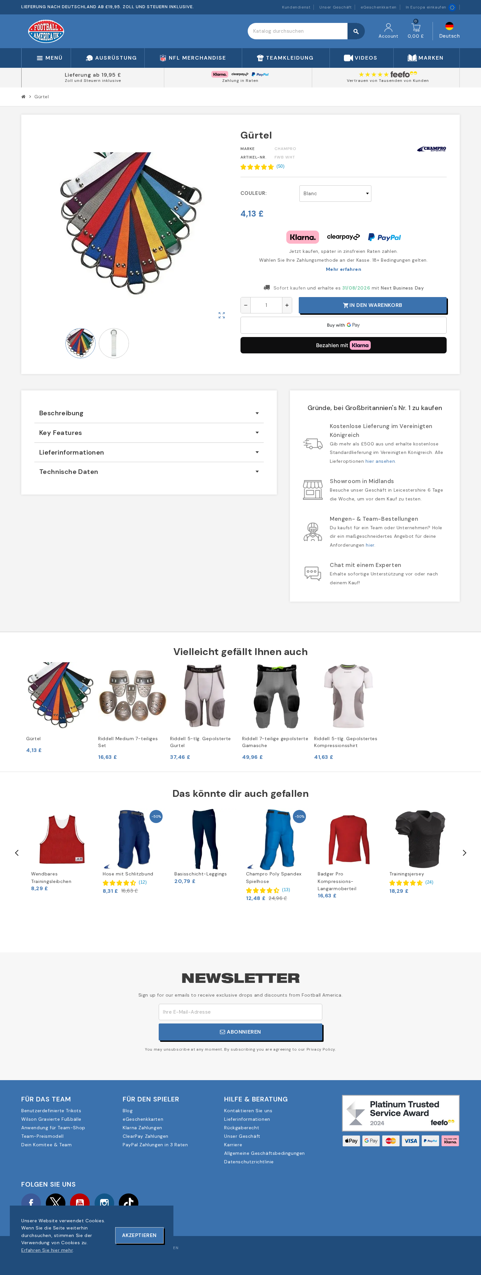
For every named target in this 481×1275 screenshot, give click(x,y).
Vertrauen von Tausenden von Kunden (388, 80)
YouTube (80, 1203)
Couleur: (253, 193)
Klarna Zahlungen (142, 1128)
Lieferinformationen (247, 1119)
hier (370, 545)
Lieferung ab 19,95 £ (93, 74)
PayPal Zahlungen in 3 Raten (155, 1145)
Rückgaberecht (241, 1128)
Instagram (104, 1203)
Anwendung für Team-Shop (53, 1128)
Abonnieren (243, 1031)
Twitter (55, 1203)
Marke (247, 148)
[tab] (149, 413)
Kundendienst (296, 7)
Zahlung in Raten (240, 80)
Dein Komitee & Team (46, 1145)
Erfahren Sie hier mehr (47, 1250)
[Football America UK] (46, 31)
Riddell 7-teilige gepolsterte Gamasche (275, 742)
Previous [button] (17, 852)
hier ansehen (380, 461)
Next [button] (464, 852)
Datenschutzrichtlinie (249, 1162)
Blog (128, 1111)
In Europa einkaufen (426, 7)
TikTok (128, 1203)
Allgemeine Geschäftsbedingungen (264, 1153)
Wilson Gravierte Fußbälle (51, 1119)
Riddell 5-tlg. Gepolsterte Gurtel (200, 742)
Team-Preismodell (42, 1136)
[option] (62, 850)
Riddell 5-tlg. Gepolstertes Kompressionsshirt (346, 742)
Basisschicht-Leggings (200, 874)
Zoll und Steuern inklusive (93, 80)
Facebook (31, 1203)
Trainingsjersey (406, 874)
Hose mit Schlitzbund (128, 874)
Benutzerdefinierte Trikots (51, 1111)
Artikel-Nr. (253, 157)
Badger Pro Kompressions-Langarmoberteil (337, 881)
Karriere (233, 1145)
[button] (262, 167)
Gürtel (33, 738)
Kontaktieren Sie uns (248, 1111)
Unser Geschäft (335, 7)
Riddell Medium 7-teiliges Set (128, 742)
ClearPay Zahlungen (146, 1136)
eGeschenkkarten (379, 7)
